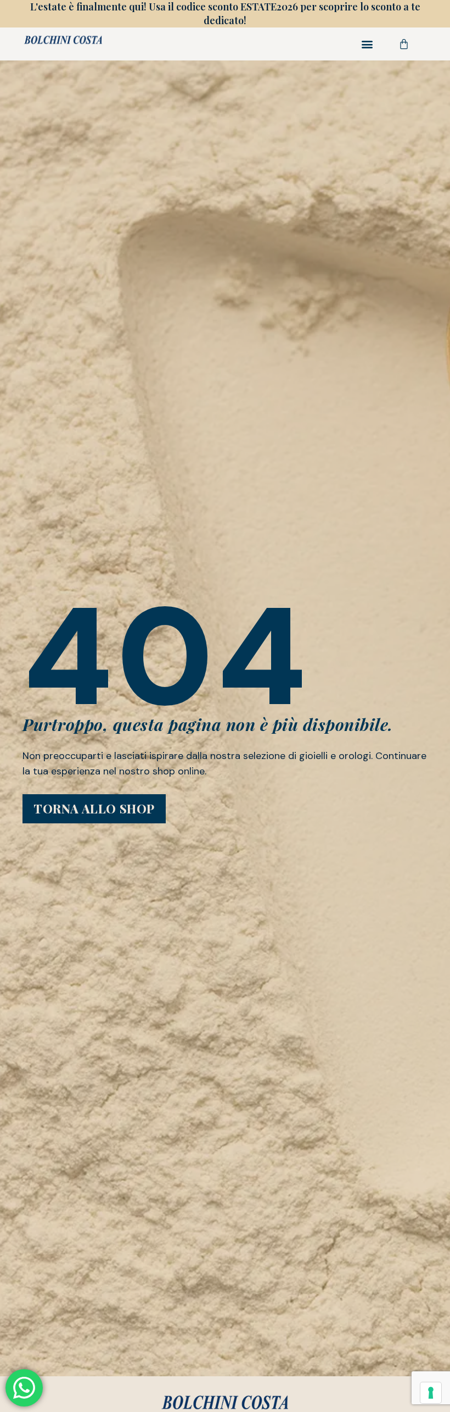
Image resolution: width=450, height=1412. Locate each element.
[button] (367, 44)
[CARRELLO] (404, 44)
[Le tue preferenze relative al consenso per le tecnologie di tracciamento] (430, 1392)
